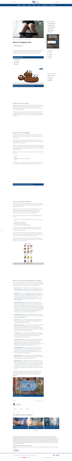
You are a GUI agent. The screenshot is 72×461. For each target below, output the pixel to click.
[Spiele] (56, 2)
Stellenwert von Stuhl (17, 59)
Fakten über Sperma (51, 25)
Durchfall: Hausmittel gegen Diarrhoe (51, 423)
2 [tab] (35, 430)
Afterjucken (38, 363)
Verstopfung (20, 347)
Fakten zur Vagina (51, 30)
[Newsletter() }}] (54, 2)
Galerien (50, 52)
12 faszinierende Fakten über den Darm (20, 423)
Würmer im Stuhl (17, 360)
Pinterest (57, 455)
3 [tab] (36, 430)
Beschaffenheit (16, 62)
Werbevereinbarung (51, 46)
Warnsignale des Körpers (52, 23)
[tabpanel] (20, 423)
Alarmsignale (16, 64)
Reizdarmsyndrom (17, 298)
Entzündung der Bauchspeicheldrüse (26, 344)
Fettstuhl (41, 328)
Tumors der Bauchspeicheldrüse (19, 317)
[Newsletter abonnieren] (57, 42)
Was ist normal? (50, 77)
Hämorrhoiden (29, 298)
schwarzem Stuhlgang (17, 289)
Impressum (14, 411)
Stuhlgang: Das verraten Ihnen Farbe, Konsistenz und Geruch (28, 77)
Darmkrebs (20, 299)
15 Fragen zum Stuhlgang (28, 387)
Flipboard (58, 455)
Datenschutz (18, 411)
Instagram (55, 455)
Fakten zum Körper (51, 28)
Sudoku (50, 57)
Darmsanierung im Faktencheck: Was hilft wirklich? (36, 423)
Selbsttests (50, 56)
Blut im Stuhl (31, 310)
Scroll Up (1, 230)
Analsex (15, 306)
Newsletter (50, 54)
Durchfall (28, 319)
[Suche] (59, 2)
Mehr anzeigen (50, 31)
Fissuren (23, 305)
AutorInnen (35, 455)
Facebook (53, 455)
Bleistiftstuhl (28, 294)
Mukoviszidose (16, 344)
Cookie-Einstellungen (30, 455)
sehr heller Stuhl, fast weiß (26, 224)
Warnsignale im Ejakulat (52, 26)
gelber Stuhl (41, 146)
